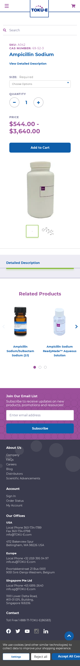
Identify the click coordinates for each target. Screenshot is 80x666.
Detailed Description (23, 263)
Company (12, 455)
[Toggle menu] (6, 6)
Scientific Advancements (23, 478)
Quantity (17, 94)
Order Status (15, 501)
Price (14, 117)
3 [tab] (45, 367)
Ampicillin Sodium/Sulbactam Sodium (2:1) (20, 351)
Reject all (40, 657)
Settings (16, 656)
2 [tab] (40, 367)
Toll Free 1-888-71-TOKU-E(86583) (28, 620)
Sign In (11, 496)
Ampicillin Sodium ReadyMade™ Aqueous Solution (59, 351)
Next (76, 326)
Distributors (14, 473)
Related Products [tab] (40, 294)
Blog (9, 469)
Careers (11, 464)
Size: (21, 77)
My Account (14, 505)
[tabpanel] (20, 330)
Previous (3, 326)
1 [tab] (34, 367)
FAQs (10, 459)
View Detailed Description (28, 63)
